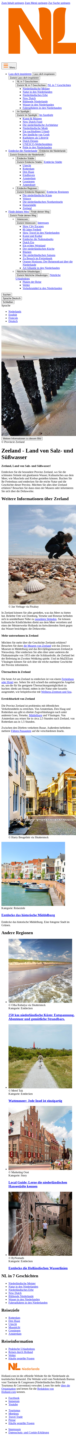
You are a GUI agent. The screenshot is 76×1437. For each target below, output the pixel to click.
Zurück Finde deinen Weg (23, 215)
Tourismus (14, 1410)
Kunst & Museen (32, 118)
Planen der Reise (32, 281)
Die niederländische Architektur (40, 124)
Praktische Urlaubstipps (21, 1348)
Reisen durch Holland (20, 1352)
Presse (12, 1420)
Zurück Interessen (26, 223)
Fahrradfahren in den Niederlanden (42, 107)
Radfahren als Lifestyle (35, 137)
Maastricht (14, 1327)
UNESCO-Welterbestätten (37, 144)
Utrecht (27, 165)
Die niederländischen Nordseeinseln (43, 201)
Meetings (13, 1413)
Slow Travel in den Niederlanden (41, 232)
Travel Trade (15, 1416)
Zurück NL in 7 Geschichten (31, 85)
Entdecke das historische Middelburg (28, 915)
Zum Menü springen (36, 2)
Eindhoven (29, 175)
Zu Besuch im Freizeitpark (37, 258)
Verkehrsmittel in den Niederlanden (42, 288)
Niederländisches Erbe (35, 95)
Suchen (7, 294)
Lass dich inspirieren (19, 73)
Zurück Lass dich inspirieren (24, 77)
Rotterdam (28, 168)
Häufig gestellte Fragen (21, 1358)
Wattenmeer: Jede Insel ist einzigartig (35, 1101)
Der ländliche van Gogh (36, 134)
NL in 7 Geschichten (27, 81)
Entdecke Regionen (27, 188)
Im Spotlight (23, 111)
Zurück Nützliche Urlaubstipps (32, 275)
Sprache (5, 305)
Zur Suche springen (59, 2)
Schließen (8, 302)
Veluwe (27, 198)
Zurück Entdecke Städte (29, 162)
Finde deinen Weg (18, 211)
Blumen (27, 251)
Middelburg (35, 715)
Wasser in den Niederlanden (38, 104)
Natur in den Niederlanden (37, 91)
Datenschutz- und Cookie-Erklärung (28, 1432)
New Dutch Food (32, 121)
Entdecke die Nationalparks (38, 239)
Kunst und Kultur (32, 235)
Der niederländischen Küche (38, 248)
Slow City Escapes (33, 226)
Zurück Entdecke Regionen (31, 192)
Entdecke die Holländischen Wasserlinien (38, 1268)
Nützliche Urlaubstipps (28, 271)
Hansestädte (29, 205)
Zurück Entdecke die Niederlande (27, 154)
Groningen (29, 181)
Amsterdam (29, 178)
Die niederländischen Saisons (39, 255)
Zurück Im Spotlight (27, 115)
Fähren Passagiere (21, 730)
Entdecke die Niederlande (22, 150)
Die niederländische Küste (37, 195)
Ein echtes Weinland (34, 245)
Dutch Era (28, 242)
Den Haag (28, 171)
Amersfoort (29, 184)
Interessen (22, 219)
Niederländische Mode (35, 128)
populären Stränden (46, 619)
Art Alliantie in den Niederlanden (41, 267)
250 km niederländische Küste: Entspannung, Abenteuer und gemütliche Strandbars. (41, 1017)
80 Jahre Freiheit (32, 229)
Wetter (26, 285)
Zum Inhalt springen (12, 2)
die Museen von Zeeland (37, 645)
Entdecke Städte (25, 158)
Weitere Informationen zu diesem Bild (22, 438)
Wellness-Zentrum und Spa (56, 691)
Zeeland (27, 208)
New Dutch (29, 98)
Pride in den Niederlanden (37, 147)
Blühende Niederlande (35, 101)
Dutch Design (30, 140)
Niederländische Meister (36, 88)
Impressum (14, 1429)
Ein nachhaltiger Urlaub (36, 131)
